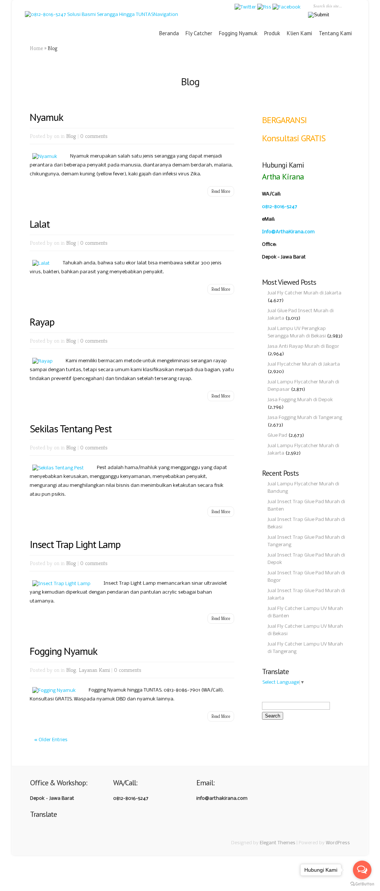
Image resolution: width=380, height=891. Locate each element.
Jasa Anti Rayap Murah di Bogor (303, 346)
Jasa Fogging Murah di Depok (300, 399)
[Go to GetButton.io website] (362, 884)
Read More (221, 191)
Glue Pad (277, 435)
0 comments (94, 135)
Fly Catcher (199, 33)
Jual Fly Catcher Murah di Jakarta (304, 293)
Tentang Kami (335, 33)
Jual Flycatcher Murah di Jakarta (304, 364)
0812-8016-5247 (279, 206)
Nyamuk (46, 117)
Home (36, 48)
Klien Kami (299, 33)
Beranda (169, 33)
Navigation (166, 14)
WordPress (338, 843)
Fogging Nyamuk (238, 33)
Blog (71, 135)
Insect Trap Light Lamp (75, 544)
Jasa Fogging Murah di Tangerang (305, 417)
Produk (272, 33)
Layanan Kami (94, 669)
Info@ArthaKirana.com (288, 232)
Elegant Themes (277, 843)
